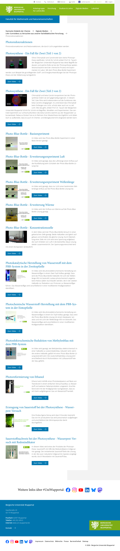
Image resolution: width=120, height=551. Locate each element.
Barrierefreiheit (75, 541)
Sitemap (85, 541)
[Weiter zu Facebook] (68, 490)
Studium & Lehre (66, 8)
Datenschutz (49, 541)
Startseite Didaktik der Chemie (18, 31)
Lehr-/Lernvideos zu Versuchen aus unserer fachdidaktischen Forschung (35, 33)
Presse (66, 541)
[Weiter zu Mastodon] (100, 490)
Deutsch (99, 2)
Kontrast (38, 2)
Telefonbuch (50, 2)
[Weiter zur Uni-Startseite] (18, 9)
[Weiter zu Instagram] (74, 490)
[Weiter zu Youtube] (81, 490)
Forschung (52, 8)
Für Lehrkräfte (39, 11)
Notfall (73, 2)
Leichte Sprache (85, 2)
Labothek (95, 8)
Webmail (62, 2)
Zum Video (12, 81)
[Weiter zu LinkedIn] (87, 490)
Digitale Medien (82, 8)
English (110, 2)
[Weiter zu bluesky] (93, 490)
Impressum (39, 541)
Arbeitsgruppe (39, 8)
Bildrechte (58, 541)
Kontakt (9, 528)
